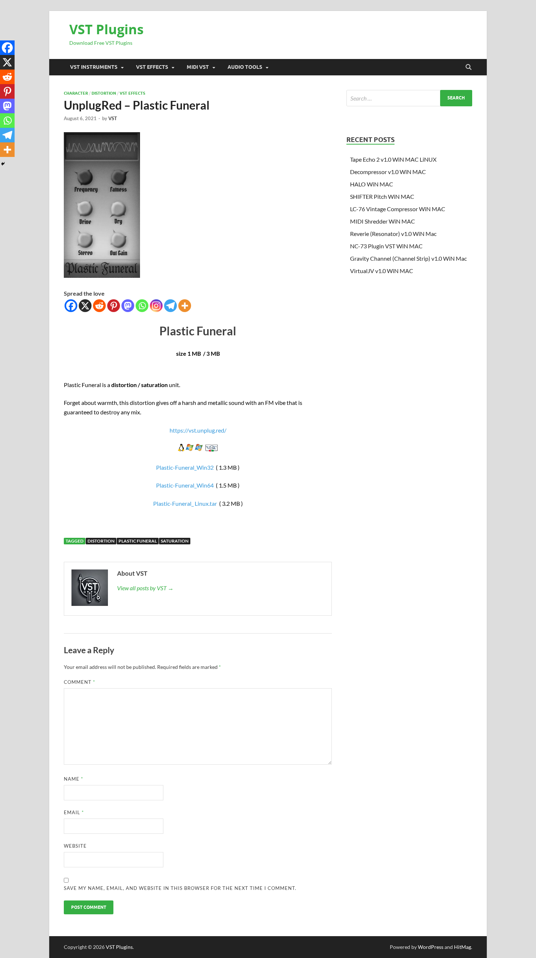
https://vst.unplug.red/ (198, 430)
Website (75, 846)
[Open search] (468, 67)
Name (73, 779)
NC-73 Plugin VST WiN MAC (386, 246)
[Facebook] (71, 305)
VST (112, 118)
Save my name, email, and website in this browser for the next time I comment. (180, 888)
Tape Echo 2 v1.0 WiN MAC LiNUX (393, 159)
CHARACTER (76, 93)
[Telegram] (170, 305)
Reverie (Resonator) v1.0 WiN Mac (393, 233)
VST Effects (152, 67)
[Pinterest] (113, 305)
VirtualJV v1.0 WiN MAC (381, 270)
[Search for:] (409, 98)
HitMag (462, 947)
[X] (85, 305)
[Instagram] (156, 305)
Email (74, 812)
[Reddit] (99, 305)
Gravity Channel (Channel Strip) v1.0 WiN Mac (408, 258)
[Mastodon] (127, 305)
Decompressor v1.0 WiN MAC (388, 171)
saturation (175, 541)
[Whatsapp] (142, 305)
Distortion (104, 93)
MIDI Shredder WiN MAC (382, 221)
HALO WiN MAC (371, 184)
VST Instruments (93, 67)
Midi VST (198, 67)
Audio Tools (245, 67)
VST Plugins (106, 29)
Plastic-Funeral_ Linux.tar (185, 503)
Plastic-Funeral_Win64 (185, 485)
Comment (79, 682)
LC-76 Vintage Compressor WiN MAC (397, 208)
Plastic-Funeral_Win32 (185, 467)
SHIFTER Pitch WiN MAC (382, 196)
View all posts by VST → (145, 587)
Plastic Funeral (138, 541)
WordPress (430, 947)
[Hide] (3, 164)
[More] (184, 305)
